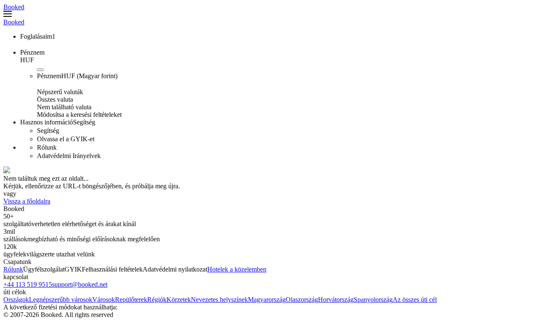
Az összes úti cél (415, 299)
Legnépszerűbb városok (60, 299)
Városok (103, 299)
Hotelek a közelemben (236, 269)
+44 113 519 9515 (27, 284)
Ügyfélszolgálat (44, 269)
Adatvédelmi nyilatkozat (175, 269)
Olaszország (302, 299)
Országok (16, 299)
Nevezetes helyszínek (219, 299)
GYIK (73, 269)
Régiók (157, 299)
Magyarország (267, 299)
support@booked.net (79, 284)
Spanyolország (373, 299)
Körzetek (179, 299)
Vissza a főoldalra (26, 201)
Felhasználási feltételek (112, 269)
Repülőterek (131, 299)
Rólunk (13, 269)
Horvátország (336, 299)
